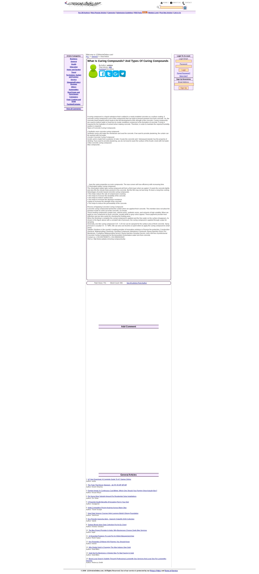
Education (74, 67)
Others (73, 87)
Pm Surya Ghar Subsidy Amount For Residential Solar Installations (112, 496)
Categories (111, 13)
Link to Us (177, 13)
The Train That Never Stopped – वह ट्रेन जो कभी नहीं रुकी (107, 485)
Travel (73, 72)
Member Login (153, 13)
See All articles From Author (137, 283)
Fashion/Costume (73, 104)
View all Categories (73, 109)
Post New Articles (166, 13)
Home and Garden (74, 70)
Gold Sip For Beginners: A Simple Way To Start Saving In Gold (111, 553)
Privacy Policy (155, 571)
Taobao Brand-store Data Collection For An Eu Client (107, 525)
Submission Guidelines (124, 13)
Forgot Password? (183, 73)
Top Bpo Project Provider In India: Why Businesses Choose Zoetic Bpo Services (118, 530)
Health (73, 64)
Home (165, 2)
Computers (73, 97)
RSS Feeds (138, 13)
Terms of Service (171, 571)
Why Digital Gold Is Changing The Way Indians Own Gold (110, 547)
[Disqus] (128, 366)
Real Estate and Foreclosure (74, 93)
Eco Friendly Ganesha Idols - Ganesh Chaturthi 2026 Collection (111, 519)
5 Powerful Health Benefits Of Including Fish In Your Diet (108, 502)
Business (73, 59)
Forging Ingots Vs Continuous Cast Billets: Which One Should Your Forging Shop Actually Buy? (122, 491)
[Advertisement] (129, 33)
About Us (176, 2)
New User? (184, 76)
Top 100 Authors (84, 13)
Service (74, 80)
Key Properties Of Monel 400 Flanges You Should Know (109, 542)
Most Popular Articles (98, 13)
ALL (87, 57)
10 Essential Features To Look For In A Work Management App (111, 536)
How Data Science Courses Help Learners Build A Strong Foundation (113, 513)
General (95, 57)
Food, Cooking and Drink (74, 100)
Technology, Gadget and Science (73, 76)
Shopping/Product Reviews (74, 83)
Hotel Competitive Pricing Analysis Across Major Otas (107, 508)
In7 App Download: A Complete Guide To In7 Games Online (109, 479)
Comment (102, 69)
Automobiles (74, 90)
